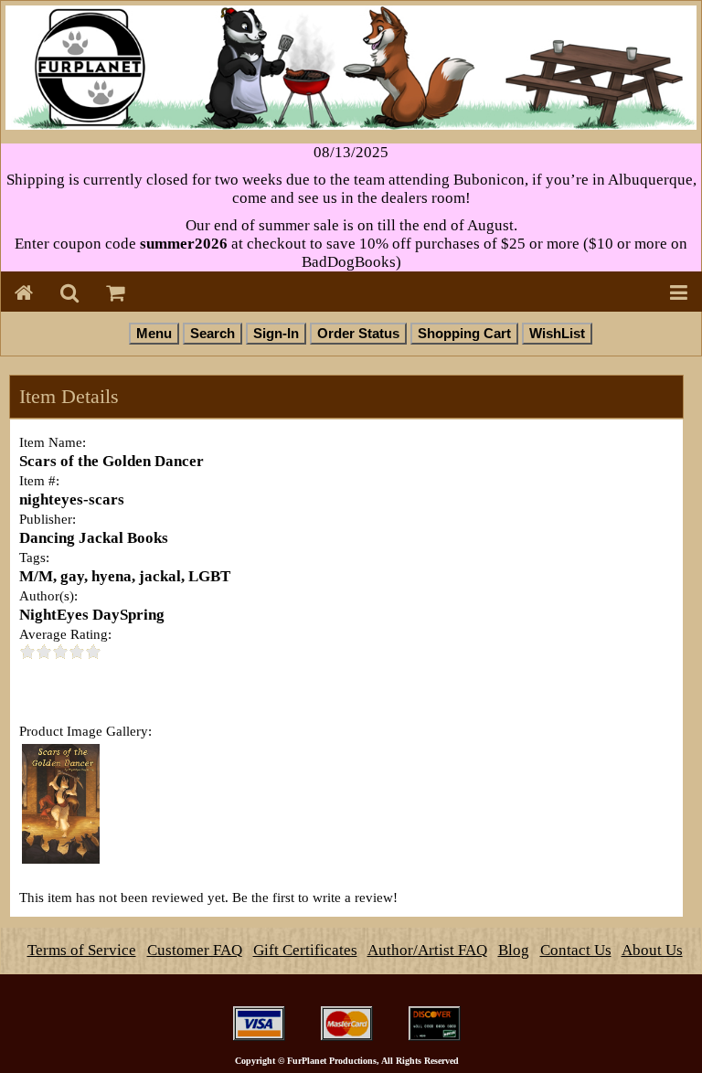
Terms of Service (81, 950)
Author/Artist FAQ (427, 950)
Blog (513, 950)
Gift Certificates (305, 950)
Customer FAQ (194, 950)
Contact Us (576, 950)
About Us (652, 950)
